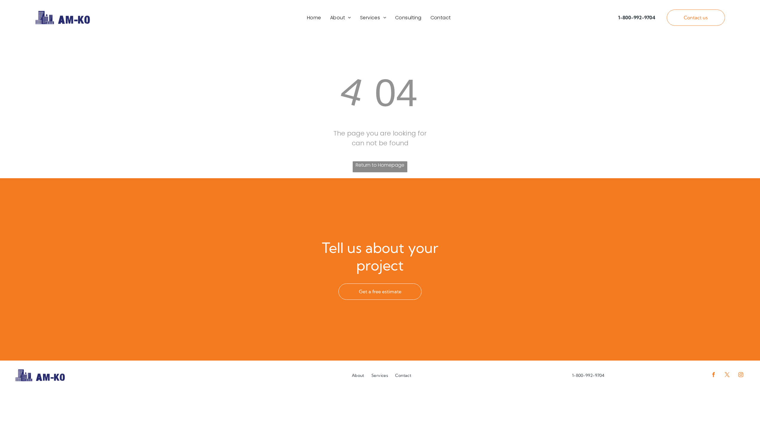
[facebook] (714, 375)
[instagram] (741, 375)
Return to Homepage (380, 165)
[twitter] (727, 375)
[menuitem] (314, 17)
